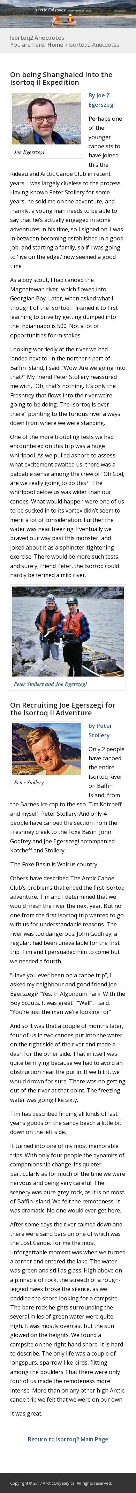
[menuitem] (100, 14)
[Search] (100, 14)
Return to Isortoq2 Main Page (68, 1439)
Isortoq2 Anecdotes (37, 38)
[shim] (56, 14)
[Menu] (116, 14)
